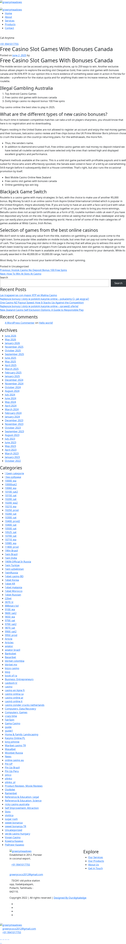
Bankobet (10, 653)
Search (4, 277)
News (8, 756)
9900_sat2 (10, 631)
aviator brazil (12, 650)
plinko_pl (10, 782)
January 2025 (12, 376)
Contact (9, 28)
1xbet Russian (13, 594)
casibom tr (11, 683)
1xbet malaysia (13, 587)
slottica (9, 815)
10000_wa (10, 480)
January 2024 (12, 416)
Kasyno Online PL (15, 738)
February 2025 (13, 372)
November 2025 (14, 347)
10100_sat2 (11, 491)
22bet (8, 598)
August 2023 (12, 435)
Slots (8, 811)
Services (9, 20)
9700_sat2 (10, 624)
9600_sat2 (10, 613)
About (8, 17)
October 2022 (13, 461)
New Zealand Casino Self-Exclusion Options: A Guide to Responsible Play (42, 310)
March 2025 (12, 369)
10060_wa (10, 488)
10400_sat (10, 525)
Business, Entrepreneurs (19, 679)
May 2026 (10, 339)
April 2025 (10, 365)
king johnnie (12, 741)
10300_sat (10, 517)
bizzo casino (12, 668)
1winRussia (11, 572)
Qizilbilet (10, 789)
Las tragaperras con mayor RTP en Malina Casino (28, 295)
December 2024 (14, 380)
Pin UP (9, 764)
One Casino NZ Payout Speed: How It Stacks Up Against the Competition (42, 302)
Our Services (95, 857)
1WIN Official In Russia (18, 561)
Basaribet (10, 657)
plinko (8, 778)
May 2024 (10, 402)
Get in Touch (95, 868)
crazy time (11, 716)
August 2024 (12, 391)
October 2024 (13, 387)
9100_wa (10, 609)
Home (8, 13)
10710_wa (10, 539)
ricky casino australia (17, 804)
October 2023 (13, 427)
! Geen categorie (14, 473)
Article (8, 639)
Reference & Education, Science (23, 800)
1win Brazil (11, 554)
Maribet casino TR (15, 745)
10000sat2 (11, 484)
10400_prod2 (12, 521)
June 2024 (10, 398)
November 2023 (14, 424)
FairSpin (9, 719)
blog (7, 672)
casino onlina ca (14, 694)
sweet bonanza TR (15, 826)
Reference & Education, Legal (22, 797)
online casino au (14, 760)
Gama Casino (12, 723)
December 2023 (14, 420)
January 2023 (12, 457)
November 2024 (14, 383)
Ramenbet (11, 793)
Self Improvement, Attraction (22, 808)
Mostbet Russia (14, 752)
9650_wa (10, 616)
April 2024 (10, 405)
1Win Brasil (11, 550)
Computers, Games (16, 712)
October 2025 (13, 350)
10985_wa (10, 543)
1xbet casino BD (14, 576)
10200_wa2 (11, 502)
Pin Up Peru (12, 771)
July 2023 (10, 438)
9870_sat (10, 627)
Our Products (96, 861)
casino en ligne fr (15, 690)
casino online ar (14, 697)
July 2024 (10, 394)
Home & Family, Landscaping (21, 734)
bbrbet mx (11, 664)
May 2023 (10, 446)
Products (10, 24)
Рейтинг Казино (14, 844)
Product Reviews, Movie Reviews (24, 786)
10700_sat (10, 536)
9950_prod (11, 635)
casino (8, 686)
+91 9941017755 (9, 44)
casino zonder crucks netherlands (24, 705)
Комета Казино (14, 841)
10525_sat (10, 532)
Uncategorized (13, 830)
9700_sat (10, 620)
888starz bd (12, 605)
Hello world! (46, 322)
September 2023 (14, 431)
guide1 (9, 730)
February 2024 (13, 413)
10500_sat (10, 528)
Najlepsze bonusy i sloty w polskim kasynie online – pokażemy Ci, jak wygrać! (44, 299)
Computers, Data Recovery (20, 708)
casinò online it (13, 701)
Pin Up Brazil (12, 767)
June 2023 (10, 442)
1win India (11, 558)
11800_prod (12, 547)
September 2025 (14, 354)
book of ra (11, 675)
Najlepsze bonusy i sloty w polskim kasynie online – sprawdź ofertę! (39, 306)
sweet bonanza (14, 822)
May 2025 (10, 361)
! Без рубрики (13, 477)
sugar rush (11, 819)
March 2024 (12, 409)
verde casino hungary (17, 833)
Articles (9, 642)
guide (8, 727)
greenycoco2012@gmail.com (19, 928)
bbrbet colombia (14, 661)
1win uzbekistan (14, 569)
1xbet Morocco (13, 591)
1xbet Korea (12, 580)
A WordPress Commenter (20, 322)
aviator (9, 646)
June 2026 (10, 335)
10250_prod (12, 510)
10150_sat (10, 495)
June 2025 (10, 358)
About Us (93, 864)
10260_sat (10, 514)
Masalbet (10, 749)
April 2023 (10, 449)
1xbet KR (10, 583)
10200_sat (10, 499)
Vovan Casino (13, 837)
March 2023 (12, 453)
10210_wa (10, 506)
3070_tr (9, 602)
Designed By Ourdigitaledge (70, 897)
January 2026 (12, 343)
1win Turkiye (12, 565)
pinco (8, 775)
